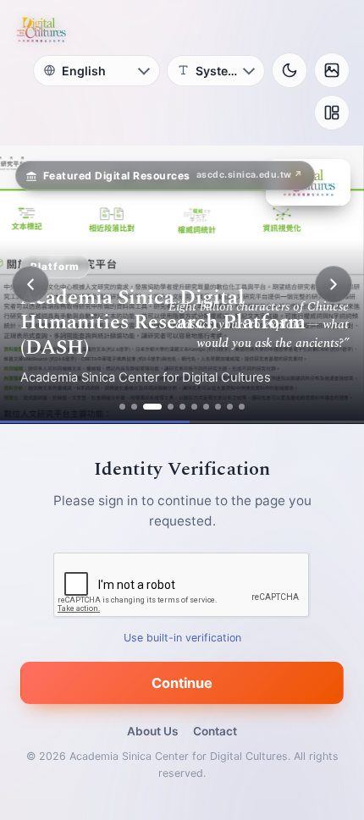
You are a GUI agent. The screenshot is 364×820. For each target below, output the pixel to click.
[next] (333, 284)
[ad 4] (171, 407)
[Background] (332, 70)
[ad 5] (182, 407)
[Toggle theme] (289, 70)
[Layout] (332, 112)
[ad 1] (122, 407)
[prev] (30, 284)
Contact (215, 731)
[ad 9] (230, 407)
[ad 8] (218, 407)
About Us (152, 731)
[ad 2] (134, 407)
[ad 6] (194, 407)
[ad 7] (206, 407)
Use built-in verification (182, 637)
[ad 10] (242, 407)
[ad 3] (152, 407)
